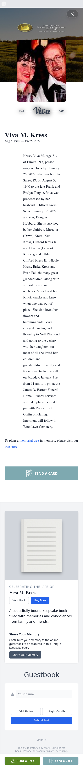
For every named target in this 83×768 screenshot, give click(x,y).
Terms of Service (52, 751)
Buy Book (40, 600)
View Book (19, 600)
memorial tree (29, 440)
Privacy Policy (30, 751)
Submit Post (41, 720)
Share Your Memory (25, 655)
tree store (11, 446)
